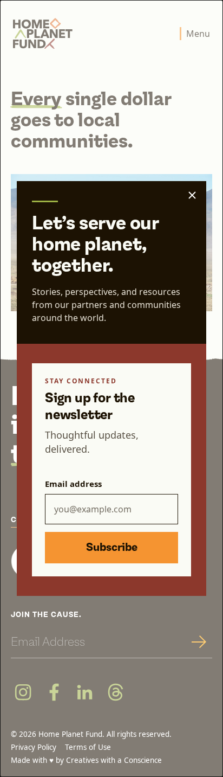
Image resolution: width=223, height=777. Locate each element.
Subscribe (111, 547)
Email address (73, 483)
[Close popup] (192, 195)
